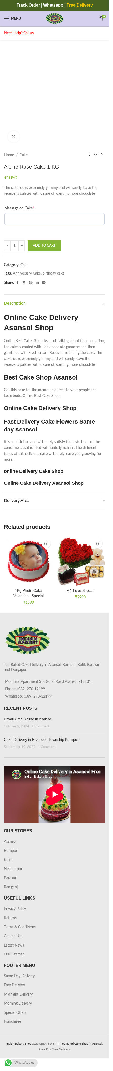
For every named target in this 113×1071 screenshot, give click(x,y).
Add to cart (44, 245)
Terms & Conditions (20, 927)
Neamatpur (13, 869)
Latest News (14, 945)
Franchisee (12, 1022)
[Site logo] (54, 18)
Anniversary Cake (27, 273)
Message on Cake (19, 208)
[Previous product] (89, 155)
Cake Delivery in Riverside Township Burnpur (41, 739)
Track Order (28, 5)
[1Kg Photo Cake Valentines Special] (28, 561)
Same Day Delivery (19, 976)
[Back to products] (96, 155)
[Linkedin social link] (37, 282)
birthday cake (53, 273)
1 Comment (40, 726)
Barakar (10, 878)
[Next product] (102, 155)
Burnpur (10, 851)
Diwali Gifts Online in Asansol (28, 719)
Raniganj (11, 887)
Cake (24, 155)
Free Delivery (14, 985)
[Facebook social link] (17, 282)
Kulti (8, 860)
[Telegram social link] (43, 282)
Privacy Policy (15, 909)
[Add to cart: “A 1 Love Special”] (97, 543)
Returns (10, 918)
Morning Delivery (18, 1003)
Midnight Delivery (18, 994)
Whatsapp (53, 5)
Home (9, 155)
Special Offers (15, 1013)
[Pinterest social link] (30, 282)
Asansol (10, 841)
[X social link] (23, 282)
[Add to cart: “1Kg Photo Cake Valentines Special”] (46, 543)
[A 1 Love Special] (80, 561)
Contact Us (13, 936)
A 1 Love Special (80, 590)
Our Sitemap (14, 954)
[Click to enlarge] (14, 137)
